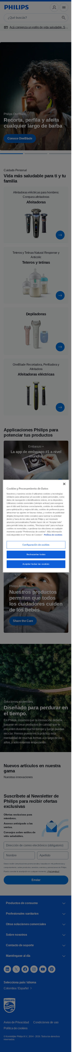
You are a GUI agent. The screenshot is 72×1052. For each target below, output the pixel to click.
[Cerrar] (62, 481)
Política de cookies (24, 538)
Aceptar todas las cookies (34, 567)
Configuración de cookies (34, 548)
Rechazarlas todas (34, 557)
